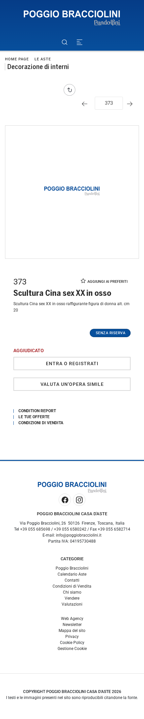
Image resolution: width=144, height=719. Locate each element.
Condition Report (37, 411)
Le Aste (42, 59)
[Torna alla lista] (71, 90)
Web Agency (72, 618)
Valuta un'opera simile (72, 384)
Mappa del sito (72, 630)
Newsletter (72, 624)
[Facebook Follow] (65, 500)
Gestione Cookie (72, 648)
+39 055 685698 (35, 529)
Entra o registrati (72, 363)
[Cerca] (64, 42)
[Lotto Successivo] (131, 104)
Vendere (72, 598)
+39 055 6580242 (70, 529)
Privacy (72, 636)
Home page (17, 59)
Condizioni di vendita (40, 423)
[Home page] (72, 18)
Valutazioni (72, 604)
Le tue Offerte (34, 417)
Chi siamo (72, 592)
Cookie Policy (72, 642)
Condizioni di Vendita (72, 586)
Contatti (72, 580)
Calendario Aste (72, 574)
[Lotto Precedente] (86, 104)
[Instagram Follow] (79, 500)
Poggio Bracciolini (72, 568)
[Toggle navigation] (79, 42)
